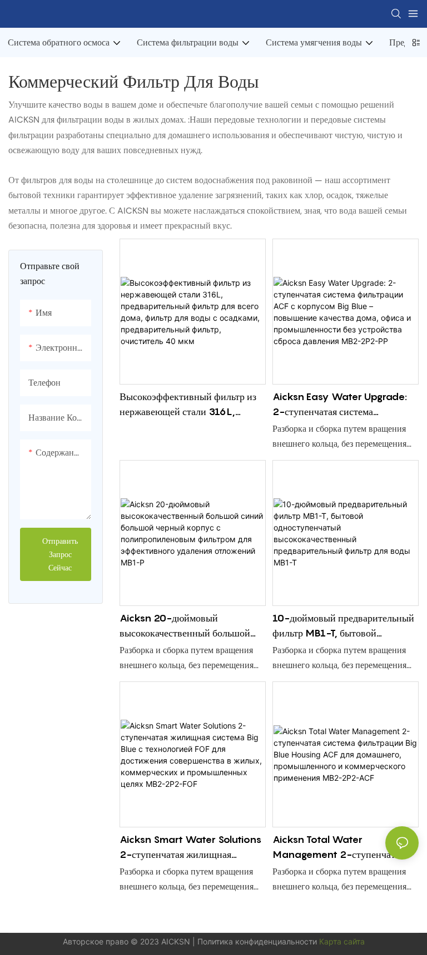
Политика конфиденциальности (258, 941)
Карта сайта (342, 941)
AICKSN (176, 941)
